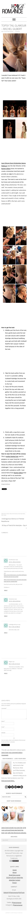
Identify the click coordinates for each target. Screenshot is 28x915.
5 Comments (17, 31)
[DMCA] (14, 861)
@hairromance (16, 902)
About (14, 872)
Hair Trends (3, 515)
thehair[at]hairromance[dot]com (14, 892)
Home (15, 870)
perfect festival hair (12, 456)
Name (3, 721)
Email (3, 727)
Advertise (12, 880)
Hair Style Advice (21, 513)
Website (3, 732)
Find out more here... (8, 781)
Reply (5, 590)
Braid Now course (14, 875)
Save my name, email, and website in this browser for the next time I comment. (13, 741)
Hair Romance (14, 8)
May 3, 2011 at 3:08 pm (14, 626)
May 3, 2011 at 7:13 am (14, 664)
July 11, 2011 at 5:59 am (14, 601)
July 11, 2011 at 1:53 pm (14, 562)
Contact (17, 880)
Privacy (14, 882)
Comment (4, 708)
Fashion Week (9, 513)
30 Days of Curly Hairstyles (14, 877)
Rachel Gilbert (6, 168)
